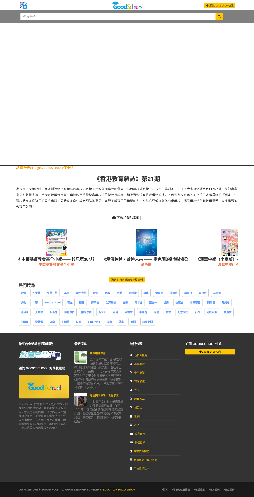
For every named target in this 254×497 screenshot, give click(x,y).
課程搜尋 (139, 398)
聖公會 (203, 293)
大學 (136, 390)
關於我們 (215, 489)
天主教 (39, 312)
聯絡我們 (229, 489)
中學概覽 (139, 372)
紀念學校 (183, 312)
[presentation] (125, 272)
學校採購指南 (141, 468)
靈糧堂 (133, 293)
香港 (115, 312)
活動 (136, 425)
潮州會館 (81, 293)
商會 (168, 312)
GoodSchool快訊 (211, 351)
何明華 (65, 321)
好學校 (95, 302)
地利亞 (24, 312)
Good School (52, 302)
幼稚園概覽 (140, 355)
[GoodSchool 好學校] (127, 8)
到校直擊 (212, 312)
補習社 (138, 407)
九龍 (156, 312)
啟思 (95, 293)
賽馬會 (228, 312)
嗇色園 (60, 264)
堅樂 (78, 321)
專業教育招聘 (141, 451)
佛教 (107, 293)
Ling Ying (94, 321)
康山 (109, 321)
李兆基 (143, 312)
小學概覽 (139, 364)
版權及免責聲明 (181, 489)
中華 (35, 302)
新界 (197, 312)
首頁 (165, 489)
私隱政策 (200, 489)
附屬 (81, 302)
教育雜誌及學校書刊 (145, 460)
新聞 (133, 321)
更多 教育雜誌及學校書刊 (128, 279)
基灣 (66, 293)
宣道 (125, 302)
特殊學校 (139, 381)
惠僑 (23, 293)
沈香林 (36, 293)
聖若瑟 (53, 312)
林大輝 (217, 293)
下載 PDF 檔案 (127, 217)
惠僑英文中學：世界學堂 (104, 395)
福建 (146, 293)
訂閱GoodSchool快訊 (221, 5)
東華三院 (52, 293)
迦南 (52, 321)
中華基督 (195, 302)
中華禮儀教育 (98, 353)
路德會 (129, 312)
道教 (23, 302)
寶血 (70, 302)
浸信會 (174, 293)
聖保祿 (188, 293)
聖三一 (153, 302)
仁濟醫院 (111, 302)
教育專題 (140, 433)
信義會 (179, 302)
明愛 (119, 293)
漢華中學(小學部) (145, 264)
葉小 (121, 321)
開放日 (211, 302)
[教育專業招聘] (40, 359)
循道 (166, 302)
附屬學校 (86, 312)
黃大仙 (102, 312)
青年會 (138, 302)
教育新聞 (147, 321)
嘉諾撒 (225, 302)
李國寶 (24, 321)
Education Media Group (119, 489)
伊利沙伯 (69, 312)
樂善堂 (39, 321)
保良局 (159, 293)
